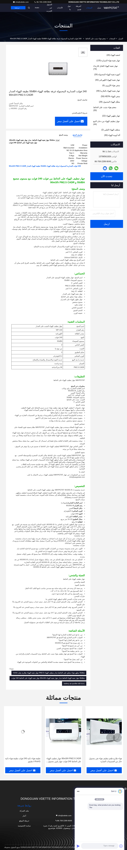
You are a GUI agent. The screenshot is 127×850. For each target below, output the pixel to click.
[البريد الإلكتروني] (105, 168)
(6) (111, 85)
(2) (110, 130)
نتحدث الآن (106, 176)
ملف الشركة (24, 811)
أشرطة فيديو (78, 7)
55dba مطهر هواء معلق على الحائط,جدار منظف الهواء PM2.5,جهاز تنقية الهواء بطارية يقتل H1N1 (49, 673)
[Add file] (121, 846)
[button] (117, 737)
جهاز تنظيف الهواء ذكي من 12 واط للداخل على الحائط (23, 760)
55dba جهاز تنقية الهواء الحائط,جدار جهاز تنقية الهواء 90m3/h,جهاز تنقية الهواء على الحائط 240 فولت (48, 678)
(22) (111, 116)
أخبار (24, 816)
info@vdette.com (22, 2)
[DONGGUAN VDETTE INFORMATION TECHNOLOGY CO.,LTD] (111, 8)
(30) (104, 108)
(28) (109, 102)
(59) (110, 96)
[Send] (78, 846)
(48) (108, 91)
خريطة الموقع (24, 821)
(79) (105, 67)
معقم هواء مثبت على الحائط (95, 39)
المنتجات (89, 8)
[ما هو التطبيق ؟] (110, 168)
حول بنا (69, 7)
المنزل (120, 39)
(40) (107, 80)
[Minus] (78, 791)
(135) (108, 60)
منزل (99, 8)
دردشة (17, 8)
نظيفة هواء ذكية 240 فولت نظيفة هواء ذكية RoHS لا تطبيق (63, 760)
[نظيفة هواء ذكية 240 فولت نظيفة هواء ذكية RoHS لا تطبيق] (63, 731)
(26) (113, 55)
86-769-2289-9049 (43, 2)
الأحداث (60, 8)
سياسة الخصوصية (24, 826)
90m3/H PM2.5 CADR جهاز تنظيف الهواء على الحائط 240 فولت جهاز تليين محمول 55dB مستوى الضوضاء (104, 760)
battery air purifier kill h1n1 (74, 683)
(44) (106, 122)
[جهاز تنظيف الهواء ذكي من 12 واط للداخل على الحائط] (22, 731)
